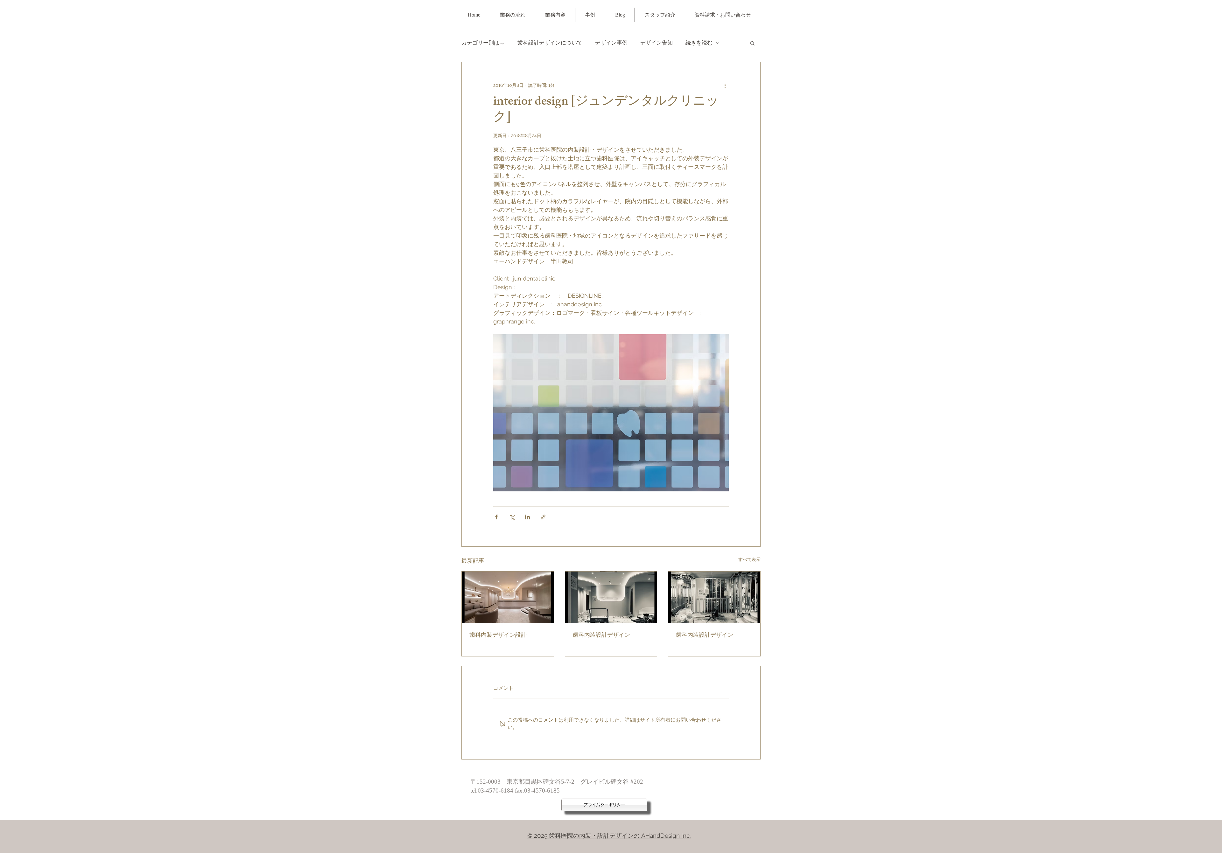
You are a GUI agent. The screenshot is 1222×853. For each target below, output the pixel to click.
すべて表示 (749, 559)
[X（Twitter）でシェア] (512, 517)
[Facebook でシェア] (496, 517)
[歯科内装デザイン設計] (508, 597)
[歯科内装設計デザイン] (611, 597)
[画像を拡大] (611, 412)
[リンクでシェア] (543, 517)
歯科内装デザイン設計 (498, 636)
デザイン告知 (656, 43)
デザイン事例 (611, 43)
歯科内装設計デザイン (601, 636)
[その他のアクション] (725, 85)
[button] (752, 42)
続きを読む (699, 43)
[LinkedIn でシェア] (527, 517)
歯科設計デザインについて (549, 43)
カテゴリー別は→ (483, 43)
